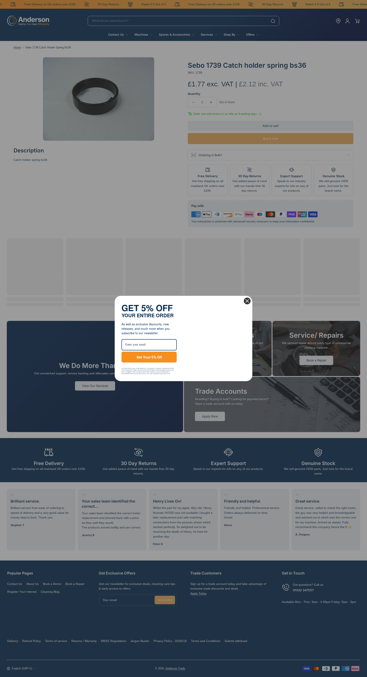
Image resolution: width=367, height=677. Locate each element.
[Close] (247, 301)
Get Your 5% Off (149, 357)
